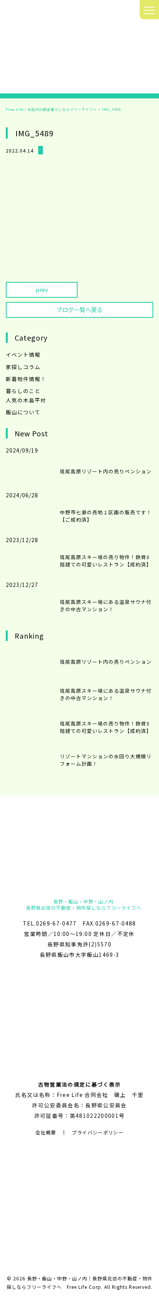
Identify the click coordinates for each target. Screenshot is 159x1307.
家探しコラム (23, 367)
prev (42, 289)
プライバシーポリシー (97, 1132)
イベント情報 (23, 354)
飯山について (23, 412)
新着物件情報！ (26, 379)
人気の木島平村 (26, 400)
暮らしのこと (23, 391)
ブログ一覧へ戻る (79, 309)
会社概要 (46, 1132)
